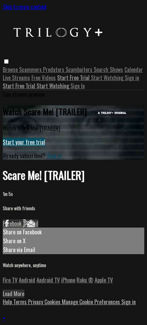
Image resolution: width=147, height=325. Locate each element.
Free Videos (43, 78)
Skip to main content (24, 7)
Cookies (53, 302)
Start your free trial (24, 142)
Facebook (13, 223)
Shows (116, 69)
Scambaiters (80, 69)
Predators (54, 69)
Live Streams (16, 78)
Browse (11, 69)
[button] (6, 61)
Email (32, 223)
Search (102, 69)
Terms (20, 302)
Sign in (132, 78)
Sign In (77, 86)
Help (8, 302)
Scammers (31, 69)
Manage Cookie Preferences (91, 302)
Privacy (36, 302)
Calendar (133, 69)
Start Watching (108, 78)
